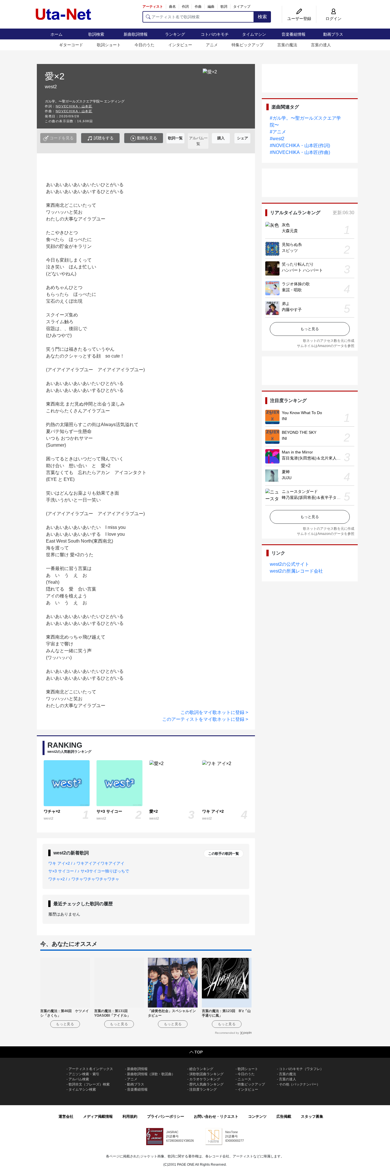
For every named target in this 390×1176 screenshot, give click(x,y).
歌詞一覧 (175, 138)
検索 (262, 16)
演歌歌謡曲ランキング (206, 1074)
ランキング (175, 34)
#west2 (277, 138)
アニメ (212, 45)
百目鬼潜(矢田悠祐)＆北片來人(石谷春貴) (318, 458)
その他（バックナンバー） (299, 1084)
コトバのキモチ (215, 34)
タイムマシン (254, 34)
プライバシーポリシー (165, 1116)
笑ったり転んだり (298, 264)
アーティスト (152, 7)
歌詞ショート (109, 45)
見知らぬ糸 (292, 244)
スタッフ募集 (312, 1116)
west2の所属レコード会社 (296, 571)
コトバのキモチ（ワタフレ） (301, 1069)
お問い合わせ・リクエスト (216, 1116)
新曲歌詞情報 (136, 34)
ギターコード (71, 45)
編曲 (211, 7)
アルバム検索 (79, 1079)
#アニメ (278, 131)
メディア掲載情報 (98, 1116)
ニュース (244, 1079)
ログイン (333, 18)
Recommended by (227, 1032)
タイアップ (241, 7)
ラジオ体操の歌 (296, 284)
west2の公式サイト (289, 564)
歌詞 (223, 7)
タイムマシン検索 (82, 1089)
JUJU (287, 477)
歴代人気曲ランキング (206, 1084)
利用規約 (129, 1116)
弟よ (286, 303)
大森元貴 (290, 230)
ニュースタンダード (300, 491)
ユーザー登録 (299, 18)
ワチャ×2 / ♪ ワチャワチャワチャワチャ (83, 879)
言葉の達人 (321, 45)
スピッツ (290, 250)
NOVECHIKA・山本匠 (74, 106)
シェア (242, 138)
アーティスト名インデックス (91, 1069)
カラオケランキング (204, 1079)
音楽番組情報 (293, 34)
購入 (221, 138)
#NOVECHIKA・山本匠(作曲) (300, 152)
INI (284, 418)
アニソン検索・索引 (84, 1074)
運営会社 (66, 1116)
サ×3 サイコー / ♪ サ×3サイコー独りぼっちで (88, 871)
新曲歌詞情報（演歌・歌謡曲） (151, 1074)
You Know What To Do (302, 412)
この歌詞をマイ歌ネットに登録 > (214, 712)
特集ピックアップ (248, 45)
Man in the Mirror (297, 452)
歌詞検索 (96, 34)
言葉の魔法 (287, 45)
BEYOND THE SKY (299, 432)
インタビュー (180, 45)
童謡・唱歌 (292, 290)
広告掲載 (283, 1116)
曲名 (172, 7)
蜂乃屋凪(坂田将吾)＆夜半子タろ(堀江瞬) (318, 497)
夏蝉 (286, 471)
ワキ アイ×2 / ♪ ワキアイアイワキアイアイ (86, 863)
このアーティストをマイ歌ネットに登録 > (205, 719)
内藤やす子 (292, 309)
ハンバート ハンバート (302, 270)
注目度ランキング (203, 1089)
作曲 (198, 7)
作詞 (185, 7)
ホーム (57, 34)
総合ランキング (201, 1069)
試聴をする (103, 138)
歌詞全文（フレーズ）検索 (89, 1084)
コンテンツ (257, 1116)
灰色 (286, 224)
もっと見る (309, 329)
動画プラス (333, 34)
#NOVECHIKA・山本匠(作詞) (300, 145)
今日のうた (144, 45)
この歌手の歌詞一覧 (223, 854)
